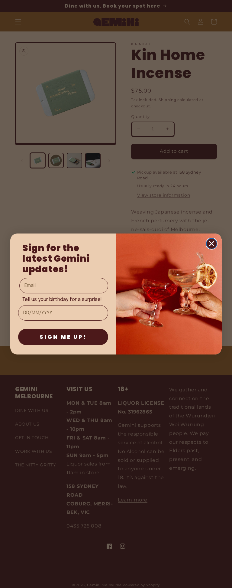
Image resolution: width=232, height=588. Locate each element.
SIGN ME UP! (63, 337)
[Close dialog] (211, 243)
